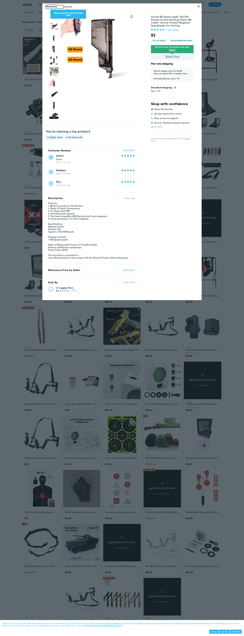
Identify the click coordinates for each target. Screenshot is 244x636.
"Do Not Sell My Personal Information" (103, 625)
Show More (129, 150)
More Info (236, 631)
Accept (214, 631)
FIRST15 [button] (172, 50)
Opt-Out (224, 631)
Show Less (129, 198)
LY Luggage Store (64, 288)
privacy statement (113, 623)
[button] (199, 6)
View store (129, 282)
